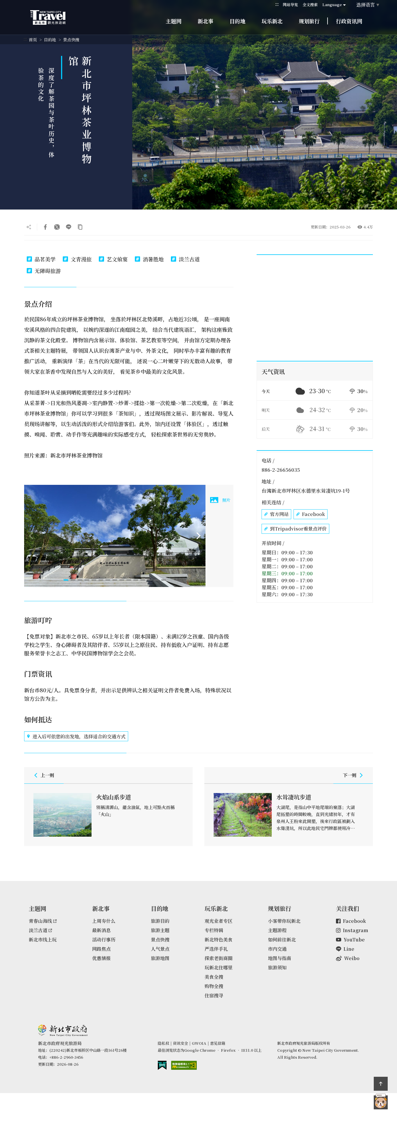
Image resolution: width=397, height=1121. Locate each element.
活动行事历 (103, 939)
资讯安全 (180, 1043)
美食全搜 (214, 976)
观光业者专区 (219, 921)
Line (349, 949)
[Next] (198, 536)
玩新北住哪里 (219, 967)
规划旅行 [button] (309, 21)
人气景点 (160, 949)
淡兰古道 (38, 930)
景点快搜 (71, 39)
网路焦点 (101, 949)
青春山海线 (40, 921)
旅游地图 (160, 958)
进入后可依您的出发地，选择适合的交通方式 (79, 736)
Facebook (313, 514)
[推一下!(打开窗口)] (57, 227)
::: (277, 4)
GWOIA (199, 1043)
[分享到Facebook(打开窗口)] (45, 227)
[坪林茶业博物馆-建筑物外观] (114, 536)
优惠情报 (101, 958)
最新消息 (101, 930)
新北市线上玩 (43, 939)
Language (332, 4)
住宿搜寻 (214, 995)
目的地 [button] (237, 21)
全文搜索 (310, 4)
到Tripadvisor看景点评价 (298, 528)
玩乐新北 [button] (272, 21)
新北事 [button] (205, 21)
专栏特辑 (214, 930)
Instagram (355, 930)
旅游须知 (277, 967)
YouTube (354, 939)
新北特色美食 (219, 939)
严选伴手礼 (216, 949)
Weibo (352, 958)
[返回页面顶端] (381, 1084)
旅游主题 (160, 930)
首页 (33, 39)
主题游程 (277, 930)
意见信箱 (217, 1043)
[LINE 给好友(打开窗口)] (68, 227)
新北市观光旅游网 (53, 17)
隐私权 (163, 1043)
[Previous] (31, 536)
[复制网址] (80, 227)
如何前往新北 (282, 939)
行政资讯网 (349, 21)
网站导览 (290, 4)
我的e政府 (162, 1065)
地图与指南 (279, 958)
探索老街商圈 (219, 958)
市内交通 (277, 949)
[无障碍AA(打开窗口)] (184, 1065)
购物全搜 (214, 986)
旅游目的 (160, 921)
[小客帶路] (381, 1102)
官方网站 (279, 514)
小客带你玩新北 (284, 921)
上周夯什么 (103, 921)
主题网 (173, 21)
